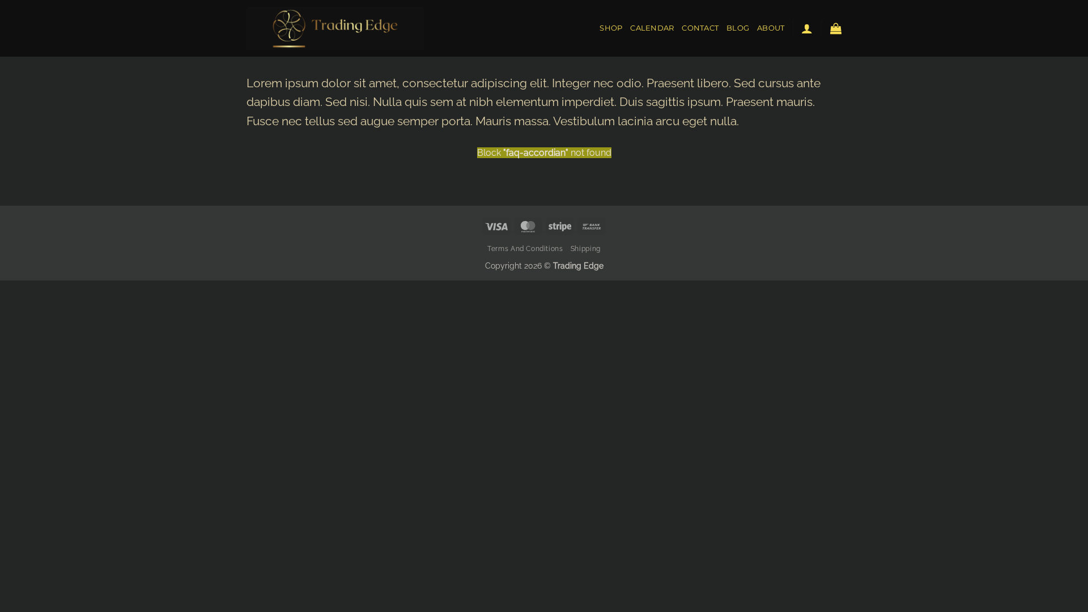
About (770, 28)
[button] (807, 28)
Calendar (652, 28)
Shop (611, 28)
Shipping (586, 248)
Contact (700, 28)
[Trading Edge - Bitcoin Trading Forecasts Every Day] (335, 28)
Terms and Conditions (525, 248)
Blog (737, 28)
